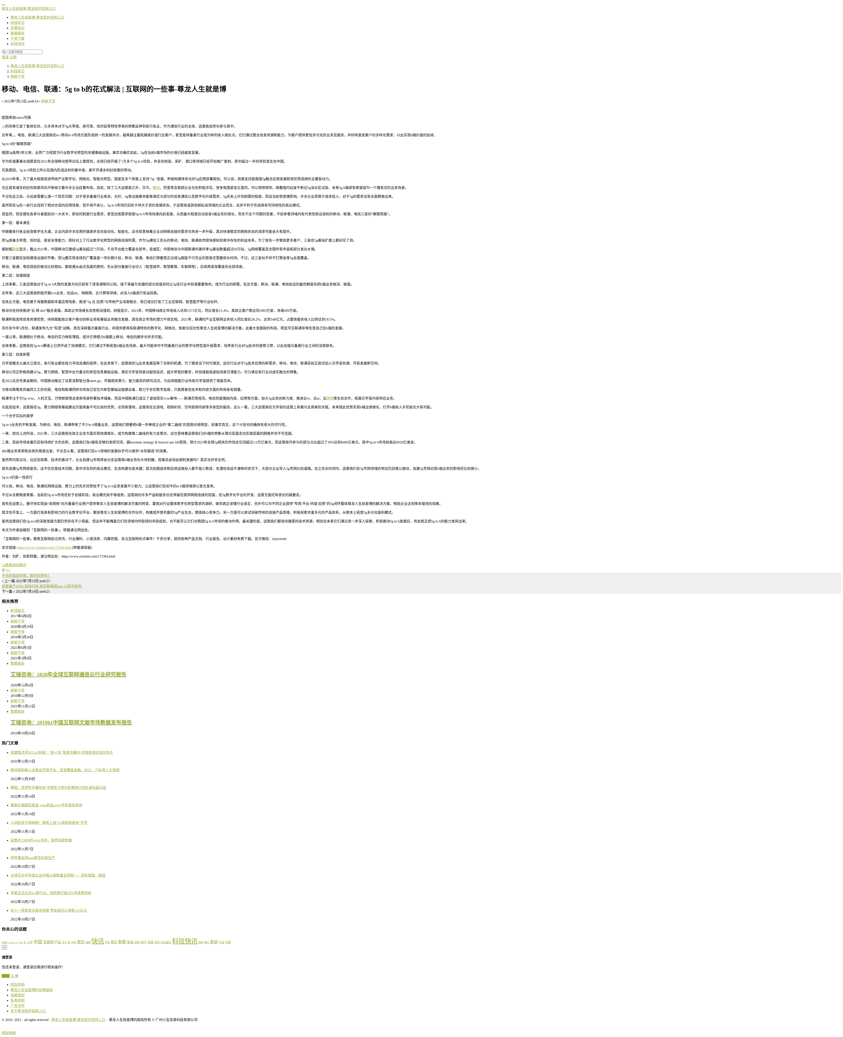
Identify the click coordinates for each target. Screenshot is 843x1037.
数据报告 (18, 33)
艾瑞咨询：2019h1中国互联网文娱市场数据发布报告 (71, 722)
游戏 (329, 398)
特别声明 (18, 985)
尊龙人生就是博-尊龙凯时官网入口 (29, 9)
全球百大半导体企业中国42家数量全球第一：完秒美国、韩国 (58, 875)
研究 (157, 942)
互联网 (48, 942)
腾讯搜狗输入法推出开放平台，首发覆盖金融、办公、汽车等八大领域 (65, 770)
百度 (151, 942)
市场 (73, 942)
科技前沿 (18, 23)
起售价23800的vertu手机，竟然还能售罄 (41, 840)
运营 (228, 942)
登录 (5, 57)
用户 (143, 942)
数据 (15, 249)
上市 (29, 942)
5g (3, 126)
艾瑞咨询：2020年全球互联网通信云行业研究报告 (68, 674)
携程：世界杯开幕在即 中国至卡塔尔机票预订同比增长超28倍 (58, 787)
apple (11, 942)
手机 (107, 942)
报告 (114, 942)
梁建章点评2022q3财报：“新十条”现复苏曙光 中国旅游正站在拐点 (62, 752)
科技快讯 (18, 44)
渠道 (130, 942)
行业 (221, 942)
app (4, 942)
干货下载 (18, 38)
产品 (57, 942)
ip (25, 942)
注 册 (14, 976)
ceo (21, 942)
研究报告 (166, 942)
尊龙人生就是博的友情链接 (32, 990)
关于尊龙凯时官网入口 (28, 1011)
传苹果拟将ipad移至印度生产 (33, 858)
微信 (81, 942)
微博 (88, 942)
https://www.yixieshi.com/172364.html (44, 547)
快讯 (97, 941)
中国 (37, 941)
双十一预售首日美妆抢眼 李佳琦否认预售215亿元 (49, 910)
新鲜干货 (48, 101)
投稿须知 (18, 995)
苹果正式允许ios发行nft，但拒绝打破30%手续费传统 (51, 893)
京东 (64, 942)
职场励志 (18, 611)
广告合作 (18, 1006)
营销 (214, 942)
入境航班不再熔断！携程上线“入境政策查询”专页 (49, 823)
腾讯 (156, 188)
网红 (200, 942)
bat (16, 942)
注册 (13, 57)
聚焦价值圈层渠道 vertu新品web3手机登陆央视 (46, 805)
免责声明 (18, 1000)
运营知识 (18, 28)
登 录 (6, 976)
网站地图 (9, 1033)
